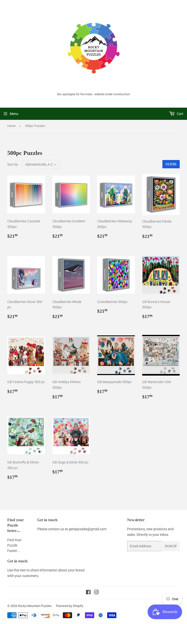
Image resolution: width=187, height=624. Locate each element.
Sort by (12, 164)
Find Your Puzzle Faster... (14, 545)
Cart (179, 114)
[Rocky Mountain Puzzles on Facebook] (88, 593)
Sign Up (171, 546)
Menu (14, 114)
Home (11, 126)
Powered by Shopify (69, 606)
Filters (171, 164)
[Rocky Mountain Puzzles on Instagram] (96, 593)
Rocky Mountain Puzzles (35, 606)
